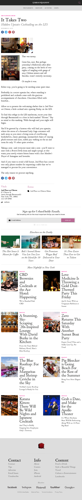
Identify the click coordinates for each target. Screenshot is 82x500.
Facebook (12, 488)
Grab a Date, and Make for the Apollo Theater (71, 406)
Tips (10, 467)
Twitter (55, 488)
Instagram (26, 488)
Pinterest (41, 488)
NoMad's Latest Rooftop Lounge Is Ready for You (28, 388)
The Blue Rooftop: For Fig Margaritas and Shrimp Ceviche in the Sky (29, 372)
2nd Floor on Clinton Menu (40, 191)
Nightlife (39, 8)
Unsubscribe (13, 476)
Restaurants (28, 8)
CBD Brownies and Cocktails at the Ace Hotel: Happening (28, 286)
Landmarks (60, 476)
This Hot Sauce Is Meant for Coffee (10, 253)
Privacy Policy (58, 492)
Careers (37, 467)
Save (9, 32)
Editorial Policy (35, 492)
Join (36, 470)
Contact (11, 463)
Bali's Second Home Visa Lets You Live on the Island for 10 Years (30, 256)
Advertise (12, 470)
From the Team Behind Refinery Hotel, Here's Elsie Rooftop (28, 348)
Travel (58, 470)
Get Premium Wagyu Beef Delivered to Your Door (51, 256)
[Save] (13, 32)
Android (37, 476)
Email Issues (13, 473)
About (36, 463)
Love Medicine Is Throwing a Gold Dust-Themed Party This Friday (70, 286)
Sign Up (68, 220)
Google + (69, 488)
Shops (56, 8)
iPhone (37, 473)
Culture (65, 473)
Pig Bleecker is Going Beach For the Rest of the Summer (71, 368)
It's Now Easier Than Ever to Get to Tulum (71, 254)
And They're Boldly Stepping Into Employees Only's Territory (28, 428)
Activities (48, 8)
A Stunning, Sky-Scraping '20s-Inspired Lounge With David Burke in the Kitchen (29, 328)
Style (65, 467)
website (7, 202)
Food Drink (61, 463)
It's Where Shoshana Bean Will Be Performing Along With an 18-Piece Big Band (71, 422)
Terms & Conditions (47, 492)
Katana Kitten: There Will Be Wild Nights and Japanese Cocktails (27, 410)
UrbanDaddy (41, 3)
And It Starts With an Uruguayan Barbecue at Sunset (70, 304)
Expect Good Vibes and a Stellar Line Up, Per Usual (71, 345)
